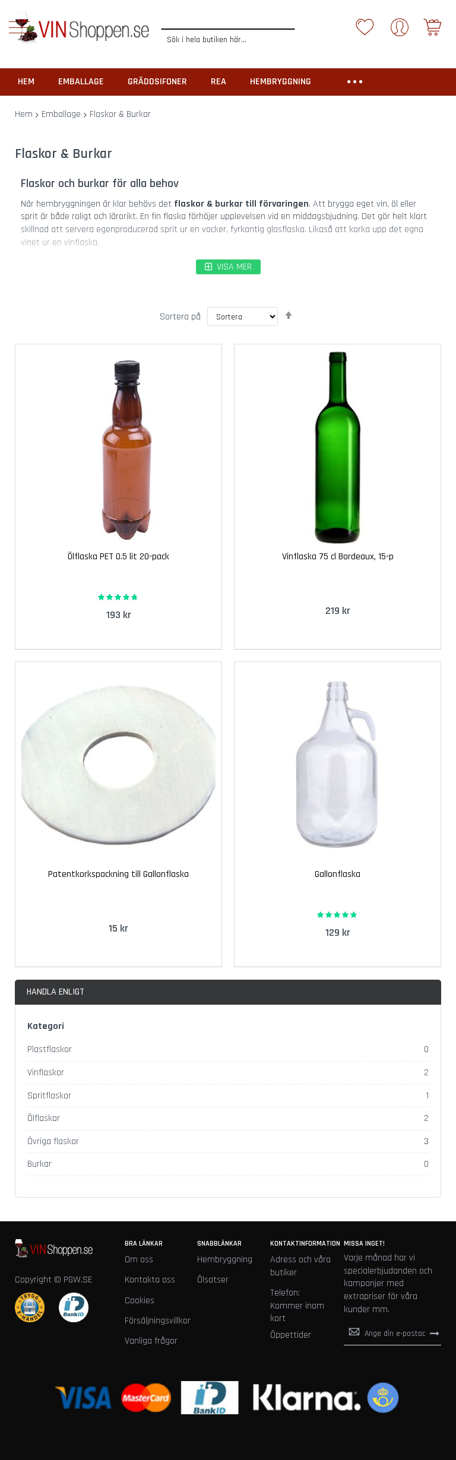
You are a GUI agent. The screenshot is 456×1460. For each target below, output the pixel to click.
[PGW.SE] (82, 28)
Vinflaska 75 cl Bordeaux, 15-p (338, 556)
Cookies (139, 1300)
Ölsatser (213, 1280)
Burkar (39, 1164)
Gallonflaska (337, 874)
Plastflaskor (49, 1049)
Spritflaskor (49, 1096)
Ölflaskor (43, 1118)
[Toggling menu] (19, 27)
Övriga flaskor (53, 1141)
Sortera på (180, 317)
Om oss (139, 1259)
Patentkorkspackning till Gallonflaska (118, 874)
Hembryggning (224, 1259)
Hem (24, 114)
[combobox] (228, 39)
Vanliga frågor (151, 1341)
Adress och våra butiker (300, 1266)
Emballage (61, 114)
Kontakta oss (150, 1280)
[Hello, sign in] (399, 31)
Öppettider (290, 1335)
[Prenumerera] (434, 1333)
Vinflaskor (45, 1072)
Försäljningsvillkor (158, 1321)
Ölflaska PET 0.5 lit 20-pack (118, 556)
